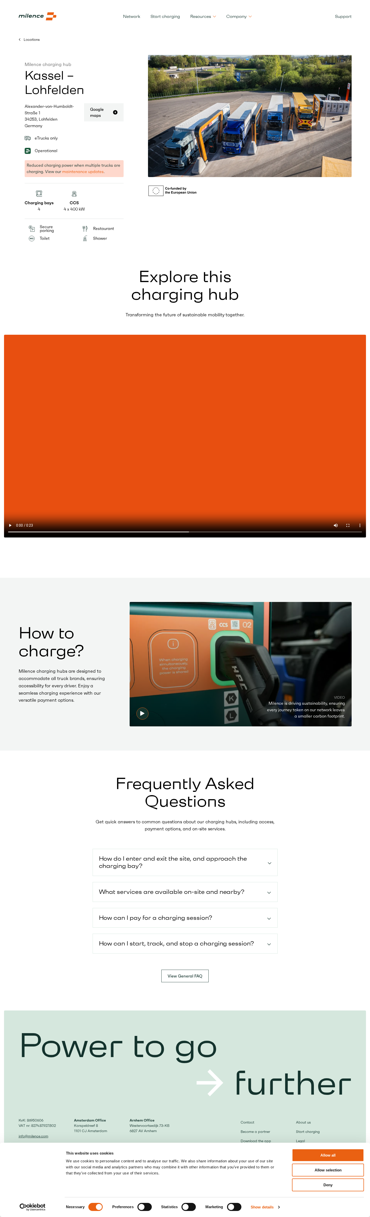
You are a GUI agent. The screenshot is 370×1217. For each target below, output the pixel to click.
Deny (327, 1185)
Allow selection (328, 1170)
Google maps (97, 112)
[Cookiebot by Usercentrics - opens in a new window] (33, 1207)
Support (343, 16)
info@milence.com (33, 1136)
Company (236, 16)
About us (303, 1122)
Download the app (256, 1141)
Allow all (328, 1155)
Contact (247, 1122)
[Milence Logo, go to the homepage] (37, 16)
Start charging (165, 16)
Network (131, 16)
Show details (262, 1207)
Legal (300, 1141)
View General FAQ (185, 975)
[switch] (144, 1207)
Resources (200, 16)
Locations (31, 39)
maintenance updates (83, 171)
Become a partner (255, 1131)
